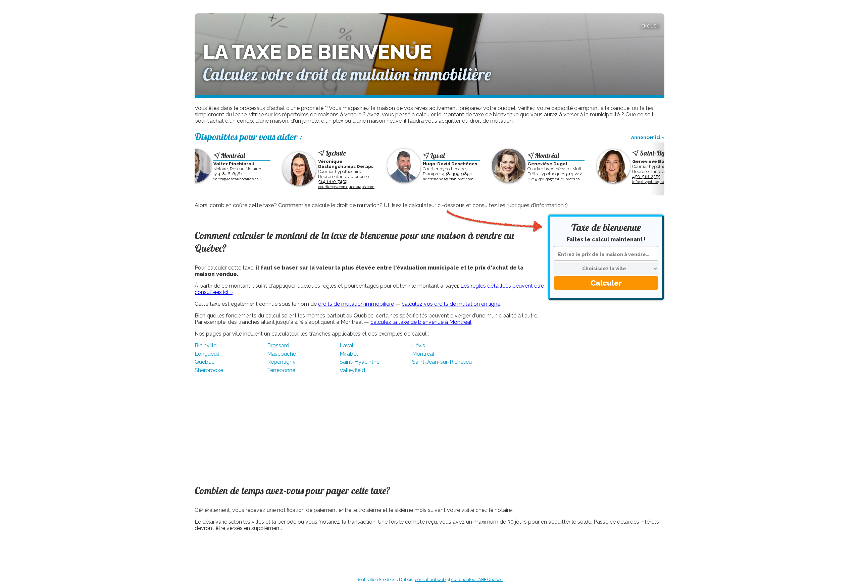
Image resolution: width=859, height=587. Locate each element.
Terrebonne (281, 370)
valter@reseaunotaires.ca (218, 179)
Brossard (278, 345)
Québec (204, 362)
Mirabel (349, 354)
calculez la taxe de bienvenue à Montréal (420, 322)
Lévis (418, 345)
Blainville (205, 345)
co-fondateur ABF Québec (477, 579)
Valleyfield (352, 370)
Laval (346, 345)
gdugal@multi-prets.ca (541, 179)
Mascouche (281, 354)
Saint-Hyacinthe (360, 362)
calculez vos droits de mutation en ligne (451, 304)
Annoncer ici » (647, 137)
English (650, 25)
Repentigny (281, 362)
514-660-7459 (315, 181)
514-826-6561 (210, 173)
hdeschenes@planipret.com (430, 179)
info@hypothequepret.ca (636, 181)
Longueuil (207, 354)
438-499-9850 (439, 173)
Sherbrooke (209, 370)
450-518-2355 (628, 176)
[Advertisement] (606, 358)
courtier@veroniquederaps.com (328, 186)
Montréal (423, 354)
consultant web (430, 579)
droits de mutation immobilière (356, 304)
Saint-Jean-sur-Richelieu (442, 362)
